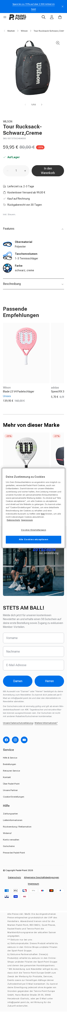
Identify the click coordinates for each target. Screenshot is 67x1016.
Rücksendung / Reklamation (17, 826)
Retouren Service (11, 770)
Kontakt (7, 777)
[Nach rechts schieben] (42, 105)
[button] (5, 17)
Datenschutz (14, 877)
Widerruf (7, 833)
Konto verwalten (11, 839)
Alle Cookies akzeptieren (33, 539)
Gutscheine (9, 846)
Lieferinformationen (12, 820)
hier (43, 514)
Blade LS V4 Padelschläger (18, 391)
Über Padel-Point (11, 783)
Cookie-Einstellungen (13, 796)
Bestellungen (9, 764)
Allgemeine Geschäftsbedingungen (41, 877)
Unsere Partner (10, 790)
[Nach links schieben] (25, 105)
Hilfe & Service (10, 757)
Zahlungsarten (10, 813)
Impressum (33, 883)
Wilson (24, 31)
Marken (11, 31)
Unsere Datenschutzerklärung (18, 723)
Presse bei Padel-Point (14, 852)
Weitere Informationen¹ (46, 723)
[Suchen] (43, 17)
